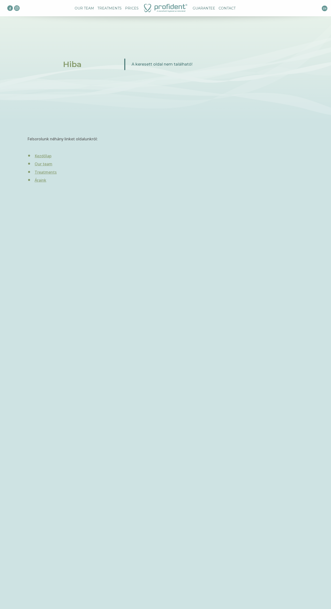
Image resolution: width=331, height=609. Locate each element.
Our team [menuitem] (84, 8)
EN (324, 8)
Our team (43, 164)
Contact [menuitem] (227, 8)
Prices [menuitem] (132, 8)
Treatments (46, 172)
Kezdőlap (43, 156)
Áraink (40, 180)
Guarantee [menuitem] (204, 8)
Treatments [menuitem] (109, 8)
